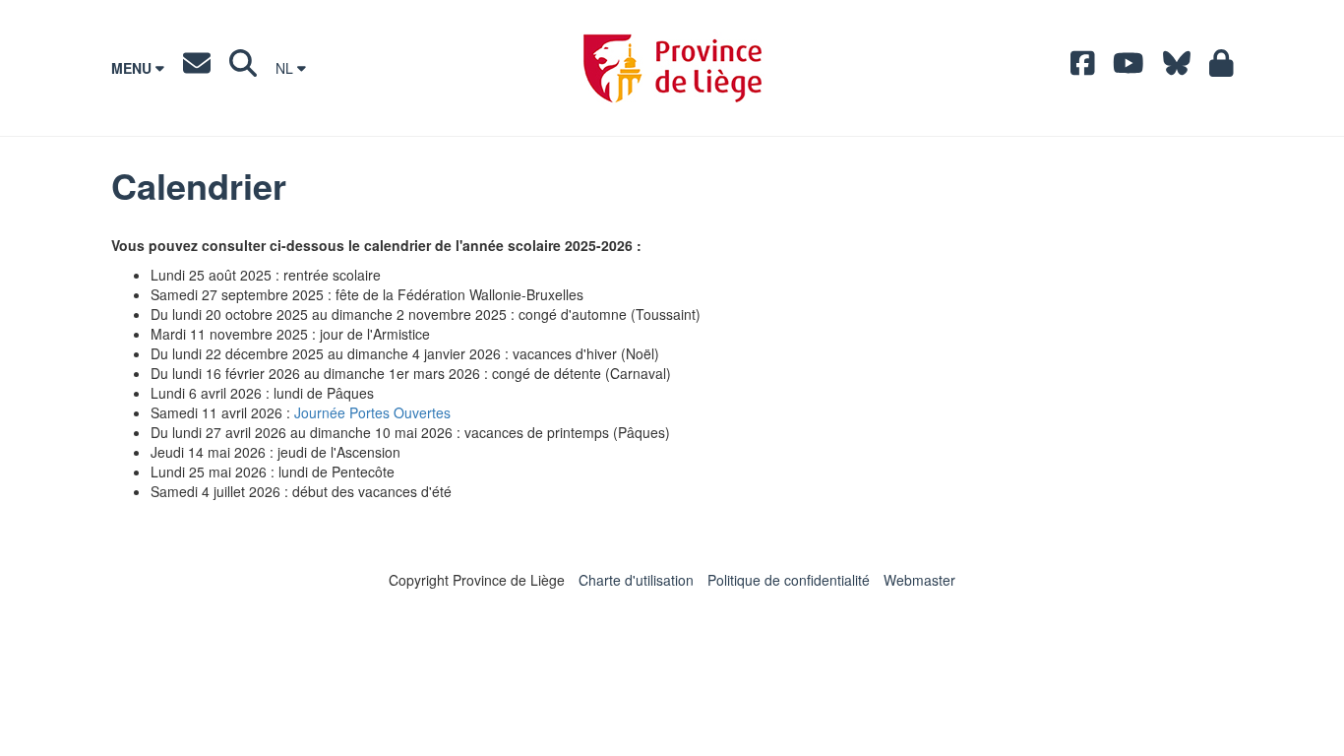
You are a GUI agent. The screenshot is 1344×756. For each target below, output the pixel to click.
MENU (133, 68)
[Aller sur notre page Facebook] (1082, 68)
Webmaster (919, 580)
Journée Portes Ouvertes (372, 412)
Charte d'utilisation (636, 580)
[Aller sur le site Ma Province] (1221, 68)
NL (286, 68)
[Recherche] (243, 68)
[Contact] (197, 68)
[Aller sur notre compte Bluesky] (1177, 68)
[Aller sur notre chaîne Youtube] (1128, 68)
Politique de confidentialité (788, 580)
